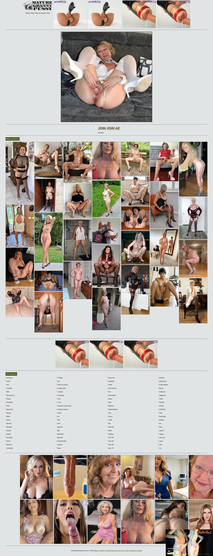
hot (109, 392)
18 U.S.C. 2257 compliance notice (130, 550)
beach (8, 399)
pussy (160, 388)
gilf (57, 430)
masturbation (112, 409)
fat (57, 416)
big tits (8, 413)
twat (160, 427)
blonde (8, 423)
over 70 (110, 448)
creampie (60, 395)
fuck (58, 423)
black (8, 420)
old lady (110, 427)
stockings (162, 416)
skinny (161, 406)
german (59, 427)
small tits (161, 409)
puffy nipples (163, 385)
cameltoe (9, 448)
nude (109, 420)
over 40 (110, 437)
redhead (161, 392)
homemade (111, 388)
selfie (160, 399)
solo (160, 413)
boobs (8, 430)
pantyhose (162, 381)
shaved (161, 402)
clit (57, 381)
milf (109, 413)
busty (8, 441)
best (8, 406)
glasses (59, 437)
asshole (9, 388)
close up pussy (62, 385)
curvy (58, 402)
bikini (8, 416)
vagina (161, 434)
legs (109, 402)
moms (110, 416)
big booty (9, 409)
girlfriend (60, 434)
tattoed (161, 420)
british (8, 434)
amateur (9, 378)
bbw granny (10, 395)
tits (159, 423)
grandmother (61, 441)
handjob (110, 381)
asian (8, 381)
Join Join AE (109, 128)
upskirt (161, 430)
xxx (160, 448)
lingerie (110, 406)
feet (58, 420)
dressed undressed (63, 406)
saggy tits (162, 395)
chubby (59, 378)
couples (59, 392)
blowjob (9, 427)
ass (7, 385)
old (108, 423)
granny (59, 444)
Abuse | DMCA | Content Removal (106, 550)
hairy (58, 448)
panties (161, 378)
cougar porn (61, 388)
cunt (58, 399)
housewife (111, 395)
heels (109, 385)
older (109, 430)
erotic (58, 413)
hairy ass (111, 378)
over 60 (110, 444)
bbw (7, 392)
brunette (9, 437)
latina (109, 399)
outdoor (110, 434)
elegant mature (62, 409)
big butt (9, 444)
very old (161, 437)
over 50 (110, 441)
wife (160, 444)
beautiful (9, 402)
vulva (160, 441)
